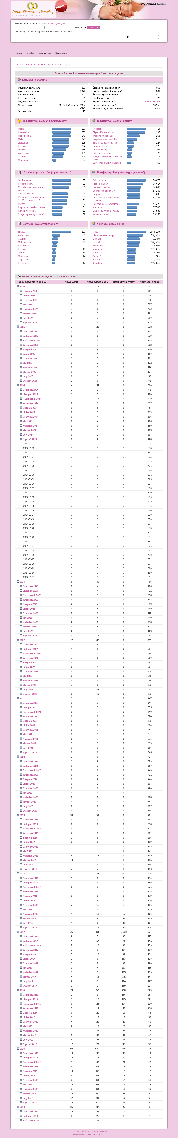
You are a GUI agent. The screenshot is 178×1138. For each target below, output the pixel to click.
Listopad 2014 (30, 1116)
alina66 (21, 149)
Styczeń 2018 (30, 927)
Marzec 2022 (29, 685)
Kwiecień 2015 (30, 1089)
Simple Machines (99, 1132)
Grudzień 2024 (30, 390)
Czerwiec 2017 (30, 963)
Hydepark (97, 129)
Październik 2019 (32, 828)
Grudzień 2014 (30, 1111)
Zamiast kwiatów (26, 193)
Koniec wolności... (27, 211)
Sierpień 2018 (30, 896)
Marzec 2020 (29, 802)
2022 (22, 640)
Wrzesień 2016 (30, 1008)
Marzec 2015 (29, 1093)
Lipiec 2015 (29, 1075)
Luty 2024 (28, 434)
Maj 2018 (27, 909)
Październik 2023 (32, 595)
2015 (22, 1049)
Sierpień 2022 (30, 662)
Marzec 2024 (29, 430)
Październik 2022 (32, 653)
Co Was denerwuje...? (29, 200)
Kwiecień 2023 (30, 622)
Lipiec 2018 (29, 900)
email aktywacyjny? (57, 24)
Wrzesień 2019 (30, 833)
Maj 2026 (27, 304)
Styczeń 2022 (30, 694)
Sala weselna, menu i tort (105, 142)
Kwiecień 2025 (30, 367)
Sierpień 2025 (30, 349)
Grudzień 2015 (30, 1053)
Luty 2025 (28, 376)
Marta (21, 129)
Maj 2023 (27, 617)
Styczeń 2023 (30, 635)
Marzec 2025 (29, 372)
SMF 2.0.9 (75, 1132)
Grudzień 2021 (30, 703)
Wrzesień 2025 (30, 345)
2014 (22, 1107)
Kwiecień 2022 (30, 680)
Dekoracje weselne (102, 153)
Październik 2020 (32, 770)
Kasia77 (22, 146)
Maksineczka (24, 135)
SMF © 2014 (86, 1132)
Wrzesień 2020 (30, 775)
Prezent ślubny (100, 146)
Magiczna (23, 160)
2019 (22, 815)
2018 (22, 873)
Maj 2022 (27, 676)
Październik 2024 (32, 399)
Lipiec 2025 (29, 354)
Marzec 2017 (29, 977)
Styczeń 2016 (30, 1044)
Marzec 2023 (29, 626)
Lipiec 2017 (29, 959)
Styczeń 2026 (30, 322)
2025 (22, 327)
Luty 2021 (28, 748)
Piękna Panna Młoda (103, 132)
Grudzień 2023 (30, 586)
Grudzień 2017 (30, 936)
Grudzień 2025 (30, 331)
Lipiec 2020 (29, 784)
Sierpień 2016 (30, 1012)
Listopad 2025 (30, 336)
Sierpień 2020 (30, 779)
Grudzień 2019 (30, 819)
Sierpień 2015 (30, 1071)
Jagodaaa (23, 142)
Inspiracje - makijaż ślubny (31, 207)
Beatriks (22, 263)
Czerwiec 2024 (30, 417)
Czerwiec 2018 (30, 905)
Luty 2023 (28, 631)
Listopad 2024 (30, 394)
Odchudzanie (24, 180)
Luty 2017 (28, 981)
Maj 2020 (27, 793)
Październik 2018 (32, 887)
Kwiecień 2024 (30, 425)
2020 (22, 757)
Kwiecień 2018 (30, 914)
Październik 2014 (32, 1120)
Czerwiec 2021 (30, 730)
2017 (22, 932)
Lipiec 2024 (29, 412)
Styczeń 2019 (30, 869)
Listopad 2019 (30, 824)
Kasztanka (23, 132)
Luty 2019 (28, 864)
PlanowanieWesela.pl (103, 235)
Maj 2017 (27, 968)
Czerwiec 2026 (30, 300)
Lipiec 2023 (29, 608)
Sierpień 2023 (30, 604)
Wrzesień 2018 (30, 891)
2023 (22, 581)
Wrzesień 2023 (30, 599)
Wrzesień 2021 (30, 716)
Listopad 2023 (30, 590)
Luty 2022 (28, 689)
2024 (22, 385)
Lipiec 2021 (29, 725)
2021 (22, 698)
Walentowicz (24, 153)
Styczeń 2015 (30, 1102)
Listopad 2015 (30, 1057)
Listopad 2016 (30, 999)
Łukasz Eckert (152, 101)
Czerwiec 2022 (30, 671)
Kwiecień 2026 (30, 309)
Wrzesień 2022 (30, 658)
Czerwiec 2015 (30, 1080)
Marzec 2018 (29, 918)
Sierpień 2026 (30, 291)
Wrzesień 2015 (30, 1066)
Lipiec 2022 (29, 667)
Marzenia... (98, 207)
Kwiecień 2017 (30, 972)
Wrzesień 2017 (30, 950)
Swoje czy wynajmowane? (31, 214)
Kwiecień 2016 (30, 1031)
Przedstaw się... (101, 149)
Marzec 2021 (29, 743)
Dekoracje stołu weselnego (31, 197)
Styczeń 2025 (30, 381)
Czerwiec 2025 (30, 358)
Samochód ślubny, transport (107, 163)
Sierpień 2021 (30, 721)
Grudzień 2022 (30, 644)
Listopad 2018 (30, 882)
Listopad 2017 (30, 941)
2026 (22, 286)
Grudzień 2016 (30, 995)
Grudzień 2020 (30, 761)
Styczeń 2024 (30, 439)
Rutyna (21, 204)
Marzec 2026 (29, 313)
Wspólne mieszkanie (103, 135)
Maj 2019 (27, 851)
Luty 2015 (28, 1098)
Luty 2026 (28, 318)
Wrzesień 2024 (30, 403)
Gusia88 (22, 156)
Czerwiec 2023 (30, 613)
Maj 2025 (27, 363)
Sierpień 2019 (30, 837)
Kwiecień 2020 (30, 797)
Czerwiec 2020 (30, 788)
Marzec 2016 (29, 1035)
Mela (20, 139)
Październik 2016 (32, 1004)
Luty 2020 (28, 806)
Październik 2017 (32, 945)
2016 (22, 990)
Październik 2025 (32, 340)
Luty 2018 (28, 923)
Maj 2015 (27, 1084)
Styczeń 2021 (30, 752)
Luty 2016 (28, 1040)
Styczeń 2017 (30, 986)
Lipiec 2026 (29, 295)
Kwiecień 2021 (30, 739)
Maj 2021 (27, 734)
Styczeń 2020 (30, 811)
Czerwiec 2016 (30, 1021)
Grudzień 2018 (30, 878)
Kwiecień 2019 (30, 855)
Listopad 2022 (30, 649)
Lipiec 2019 (29, 842)
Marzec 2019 (29, 860)
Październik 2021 (32, 712)
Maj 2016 (27, 1026)
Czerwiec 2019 (30, 846)
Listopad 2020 (30, 766)
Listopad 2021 (30, 707)
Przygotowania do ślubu (105, 139)
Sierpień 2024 (30, 408)
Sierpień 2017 (30, 954)
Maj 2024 (27, 421)
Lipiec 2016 (29, 1017)
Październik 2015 (32, 1062)
